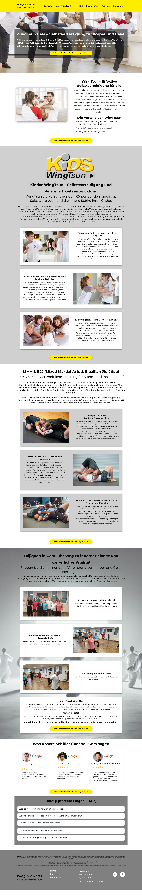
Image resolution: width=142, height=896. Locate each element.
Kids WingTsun (92, 6)
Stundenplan (118, 6)
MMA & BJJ (78, 6)
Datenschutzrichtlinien (90, 863)
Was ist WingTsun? (63, 6)
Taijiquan (106, 6)
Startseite (48, 6)
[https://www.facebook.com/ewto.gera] (122, 874)
